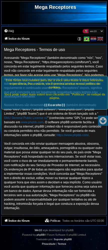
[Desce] (103, 121)
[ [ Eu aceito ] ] (54, 105)
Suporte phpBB (63, 239)
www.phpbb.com (32, 122)
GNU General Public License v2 (25, 118)
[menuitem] (9, 31)
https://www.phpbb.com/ (73, 135)
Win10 (38, 230)
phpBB (41, 234)
